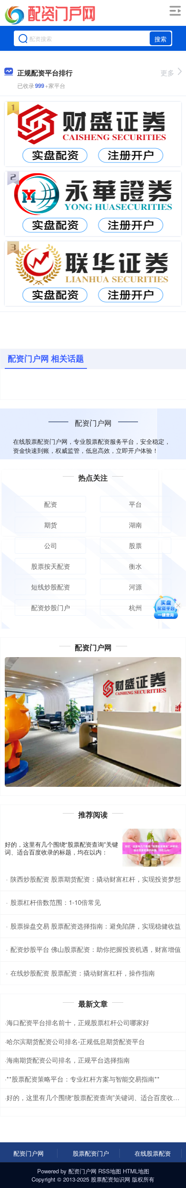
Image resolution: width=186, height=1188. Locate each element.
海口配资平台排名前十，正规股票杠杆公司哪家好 (77, 1022)
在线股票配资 (153, 1153)
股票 (135, 545)
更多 (167, 73)
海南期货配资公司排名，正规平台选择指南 (68, 1059)
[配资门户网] (50, 14)
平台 (135, 503)
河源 (135, 586)
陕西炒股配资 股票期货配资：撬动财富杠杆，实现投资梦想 (95, 878)
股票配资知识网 (110, 1179)
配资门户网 (28, 1153)
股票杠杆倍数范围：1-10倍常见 (55, 902)
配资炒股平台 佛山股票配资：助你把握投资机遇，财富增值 (95, 949)
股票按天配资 (50, 566)
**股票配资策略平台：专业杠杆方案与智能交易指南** (83, 1078)
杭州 (135, 607)
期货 (50, 524)
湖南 (135, 524)
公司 (50, 545)
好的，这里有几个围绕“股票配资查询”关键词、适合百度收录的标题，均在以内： (61, 848)
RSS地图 (109, 1171)
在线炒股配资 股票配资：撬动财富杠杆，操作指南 (82, 972)
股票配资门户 (91, 1153)
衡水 (135, 566)
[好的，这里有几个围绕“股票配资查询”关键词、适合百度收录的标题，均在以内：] (151, 848)
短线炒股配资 (50, 586)
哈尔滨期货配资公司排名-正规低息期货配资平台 (75, 1041)
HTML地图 (136, 1171)
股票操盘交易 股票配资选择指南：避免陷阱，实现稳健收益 (95, 925)
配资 (50, 503)
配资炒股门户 (50, 607)
